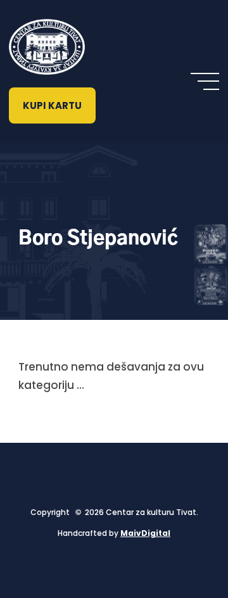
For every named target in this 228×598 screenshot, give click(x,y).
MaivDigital (145, 533)
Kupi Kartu (52, 105)
